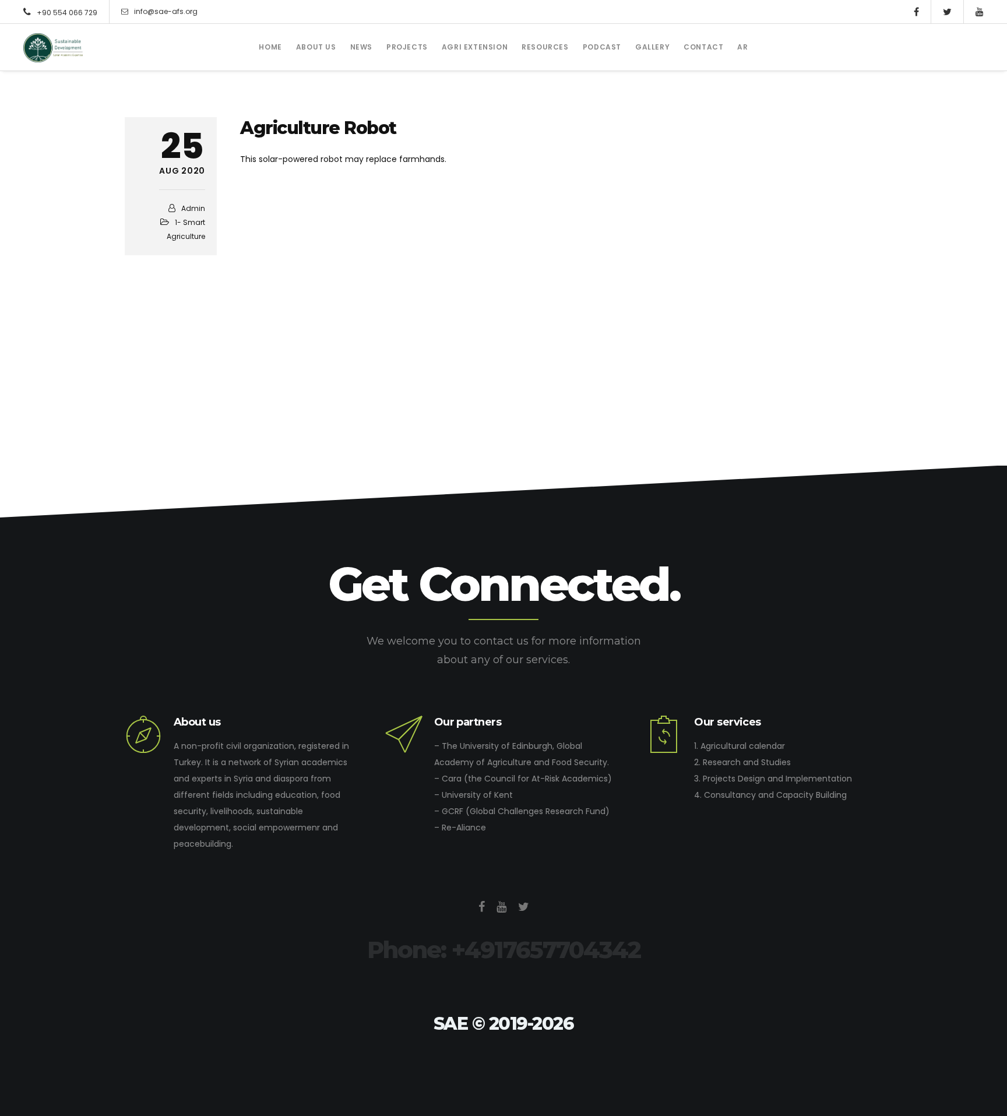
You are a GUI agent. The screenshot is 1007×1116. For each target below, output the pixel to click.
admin (193, 208)
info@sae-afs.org (166, 11)
